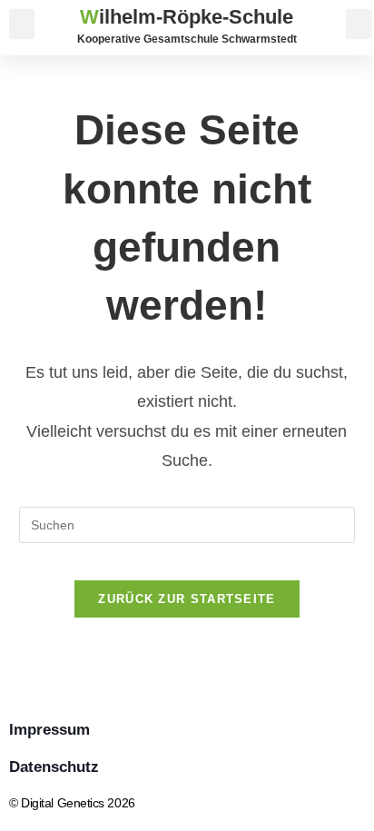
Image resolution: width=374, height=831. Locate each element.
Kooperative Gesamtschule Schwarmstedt (187, 39)
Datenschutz (54, 767)
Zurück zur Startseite (186, 599)
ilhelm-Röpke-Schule (186, 16)
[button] (21, 24)
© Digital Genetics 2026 (72, 803)
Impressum (49, 729)
